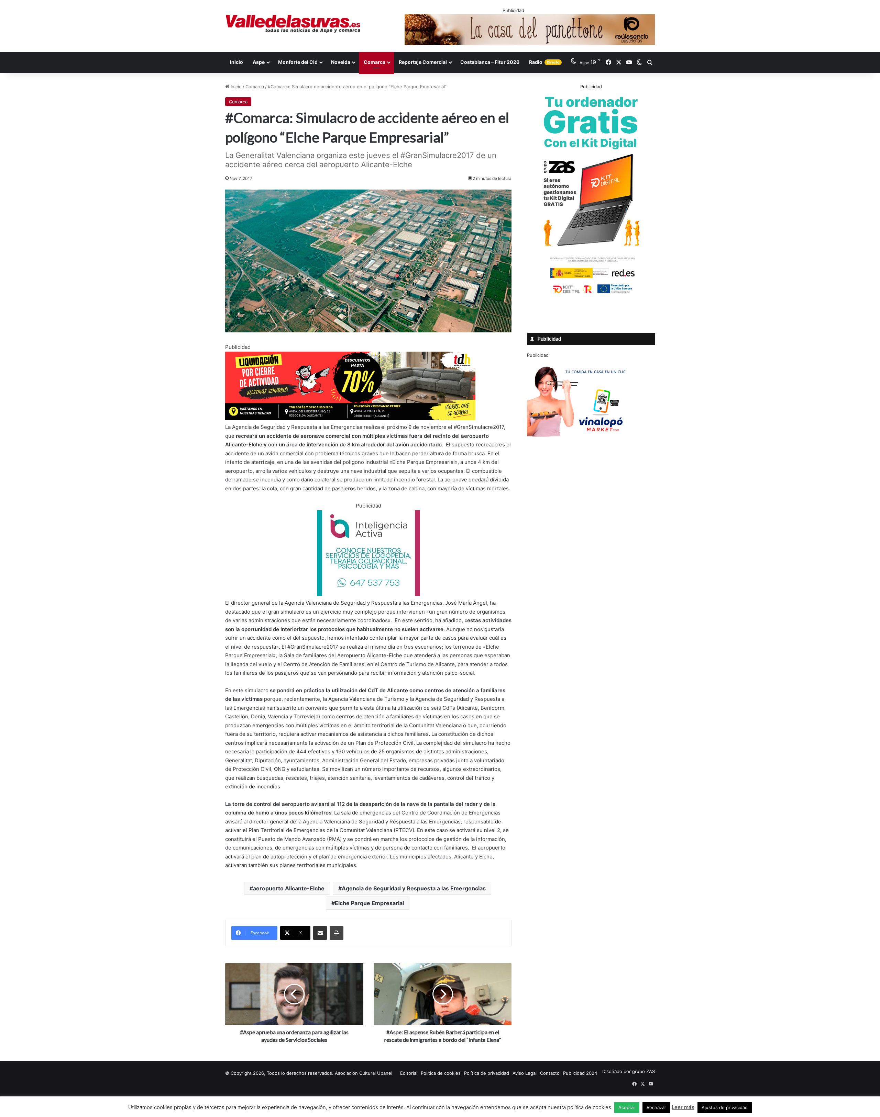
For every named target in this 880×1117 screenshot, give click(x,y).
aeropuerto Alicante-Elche (288, 888)
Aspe (259, 62)
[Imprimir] (336, 933)
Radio (544, 62)
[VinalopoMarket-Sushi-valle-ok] (578, 443)
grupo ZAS (643, 1071)
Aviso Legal (525, 1073)
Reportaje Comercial (423, 62)
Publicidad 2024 (580, 1073)
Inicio (236, 62)
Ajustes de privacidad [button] (725, 1107)
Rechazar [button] (656, 1107)
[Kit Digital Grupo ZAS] (590, 294)
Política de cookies (441, 1073)
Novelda (340, 62)
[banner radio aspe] (350, 418)
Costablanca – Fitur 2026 (489, 62)
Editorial (408, 1073)
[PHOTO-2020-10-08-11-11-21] (368, 594)
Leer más (683, 1107)
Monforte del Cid (298, 62)
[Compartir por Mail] (320, 933)
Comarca (374, 62)
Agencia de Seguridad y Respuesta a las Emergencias (414, 888)
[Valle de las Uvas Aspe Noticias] (293, 24)
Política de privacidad (486, 1073)
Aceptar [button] (626, 1107)
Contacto (550, 1073)
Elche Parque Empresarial (369, 903)
